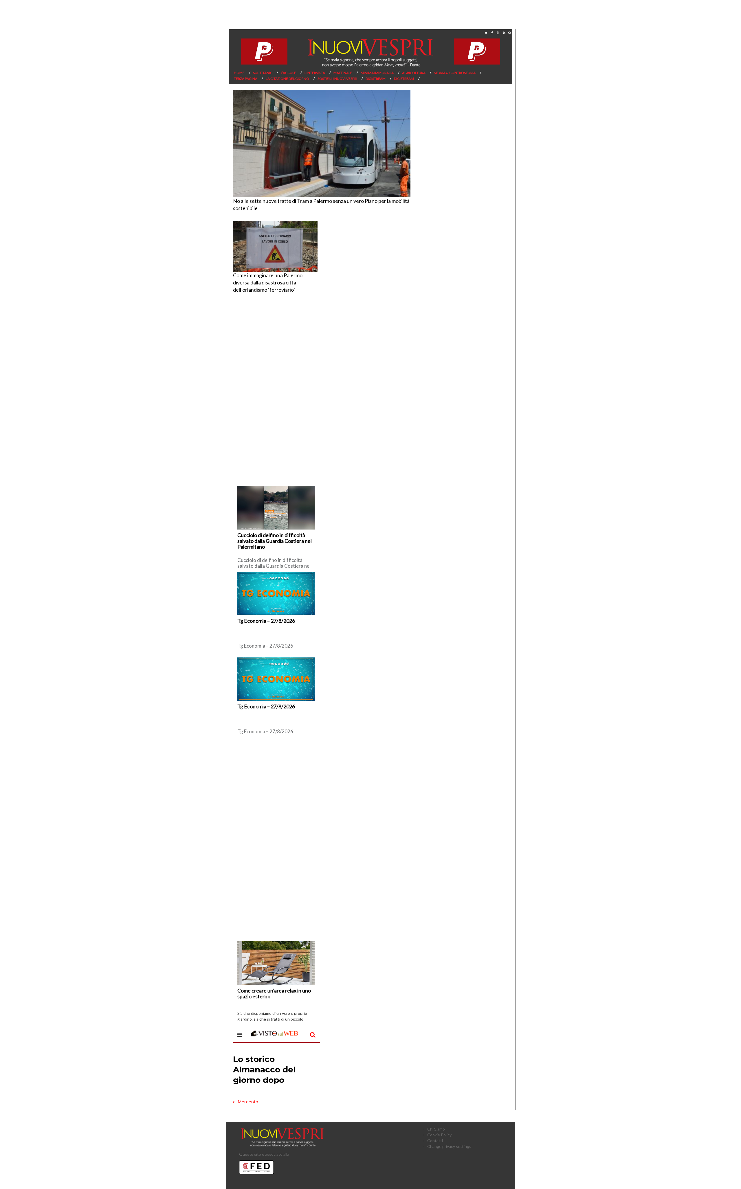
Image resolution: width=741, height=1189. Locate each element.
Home (239, 73)
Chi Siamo (436, 1128)
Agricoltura (413, 73)
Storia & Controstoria (455, 73)
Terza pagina (245, 78)
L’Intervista (315, 73)
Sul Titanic (262, 73)
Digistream (376, 78)
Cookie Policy (439, 1134)
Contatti (435, 1140)
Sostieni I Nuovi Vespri (337, 78)
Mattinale (342, 73)
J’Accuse (288, 73)
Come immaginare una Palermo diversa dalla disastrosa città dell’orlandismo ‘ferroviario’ (267, 282)
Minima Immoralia (377, 73)
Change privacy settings (449, 1146)
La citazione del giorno (287, 78)
